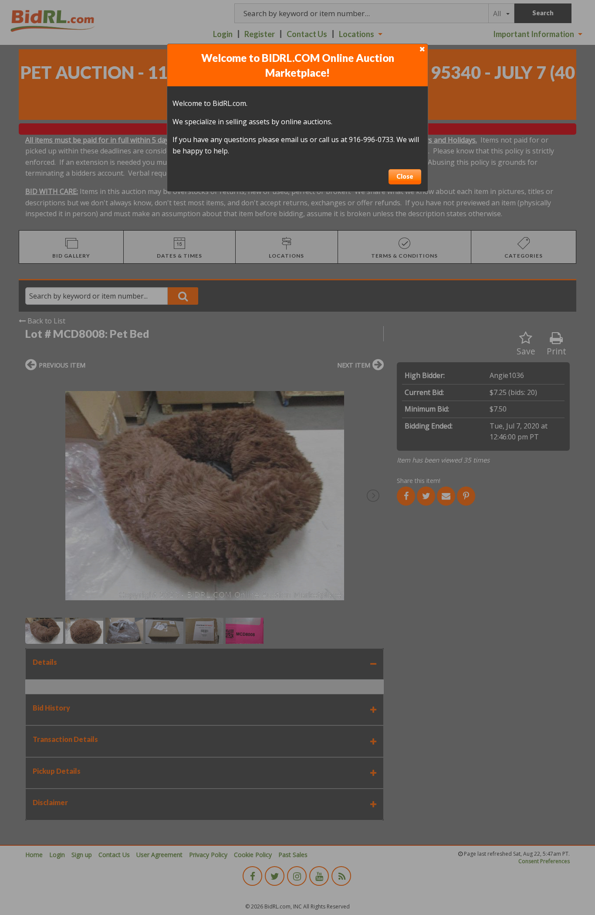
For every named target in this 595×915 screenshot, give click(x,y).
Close (404, 176)
